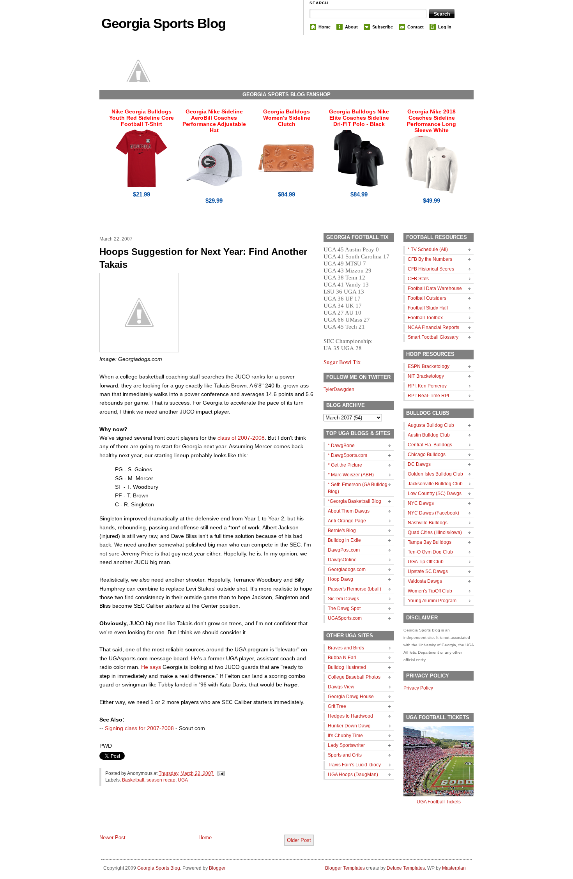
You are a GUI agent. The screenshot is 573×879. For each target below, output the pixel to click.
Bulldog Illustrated (347, 667)
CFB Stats (418, 278)
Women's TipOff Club (430, 591)
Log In (444, 27)
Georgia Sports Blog (163, 23)
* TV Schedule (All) (428, 249)
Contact (415, 27)
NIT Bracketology (426, 376)
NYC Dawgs (421, 503)
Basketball (133, 780)
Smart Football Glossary (433, 337)
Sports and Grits (345, 755)
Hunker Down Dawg (349, 726)
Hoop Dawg (340, 579)
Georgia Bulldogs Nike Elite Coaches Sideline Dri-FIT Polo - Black (359, 117)
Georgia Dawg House (351, 696)
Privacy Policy (418, 688)
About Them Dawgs (349, 511)
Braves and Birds (346, 648)
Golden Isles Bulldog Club (435, 474)
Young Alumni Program (432, 600)
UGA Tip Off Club (426, 561)
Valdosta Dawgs (425, 581)
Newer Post (112, 837)
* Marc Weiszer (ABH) (351, 475)
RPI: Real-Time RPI (428, 395)
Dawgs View (341, 687)
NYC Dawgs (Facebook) (433, 513)
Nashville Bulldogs (427, 522)
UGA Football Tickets (439, 802)
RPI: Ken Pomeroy (427, 386)
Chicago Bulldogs (427, 454)
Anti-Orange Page (347, 521)
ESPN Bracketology (428, 366)
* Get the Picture (345, 465)
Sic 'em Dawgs (343, 598)
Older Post (299, 840)
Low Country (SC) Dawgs (435, 493)
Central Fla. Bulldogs (430, 444)
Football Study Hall (428, 308)
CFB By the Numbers (430, 259)
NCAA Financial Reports (433, 327)
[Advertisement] (190, 816)
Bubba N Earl (342, 657)
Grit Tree (337, 706)
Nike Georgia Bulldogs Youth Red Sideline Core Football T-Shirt (141, 117)
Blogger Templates (345, 868)
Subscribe (382, 27)
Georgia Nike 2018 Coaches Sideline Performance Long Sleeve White (431, 120)
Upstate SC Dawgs (428, 571)
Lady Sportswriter (346, 745)
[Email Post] (220, 773)
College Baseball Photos (354, 677)
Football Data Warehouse (435, 288)
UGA (183, 780)
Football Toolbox (425, 317)
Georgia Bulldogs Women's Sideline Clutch (286, 117)
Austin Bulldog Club (429, 435)
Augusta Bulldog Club (431, 425)
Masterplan (454, 868)
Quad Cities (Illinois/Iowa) (435, 532)
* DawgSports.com (347, 455)
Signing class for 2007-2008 (139, 728)
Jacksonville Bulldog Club (435, 483)
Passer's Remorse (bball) (354, 589)
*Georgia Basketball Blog (354, 501)
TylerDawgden (339, 389)
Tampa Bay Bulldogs (429, 542)
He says (151, 667)
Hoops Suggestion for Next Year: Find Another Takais (203, 258)
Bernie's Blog (342, 530)
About (351, 27)
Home (324, 27)
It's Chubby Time (345, 735)
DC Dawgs (419, 464)
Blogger (217, 868)
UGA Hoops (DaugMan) (353, 774)
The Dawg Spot (344, 608)
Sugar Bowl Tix (342, 362)
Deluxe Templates (406, 868)
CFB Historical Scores (431, 269)
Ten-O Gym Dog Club (430, 552)
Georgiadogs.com (347, 569)
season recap (161, 780)
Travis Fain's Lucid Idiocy (354, 765)
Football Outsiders (427, 298)
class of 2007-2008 (241, 438)
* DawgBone (341, 445)
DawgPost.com (344, 550)
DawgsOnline (342, 559)
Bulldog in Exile (344, 540)
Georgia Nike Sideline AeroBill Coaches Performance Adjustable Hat (214, 120)
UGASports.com (345, 618)
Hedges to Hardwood (350, 716)
